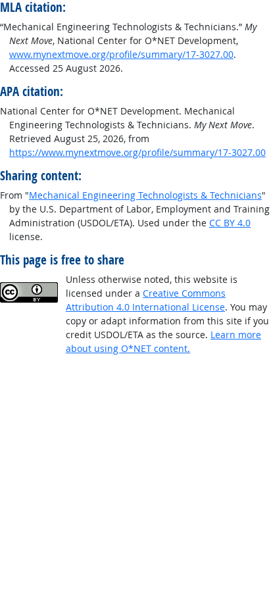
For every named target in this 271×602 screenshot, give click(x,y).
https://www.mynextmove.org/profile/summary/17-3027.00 (137, 152)
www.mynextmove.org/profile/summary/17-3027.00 (121, 54)
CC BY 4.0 (230, 222)
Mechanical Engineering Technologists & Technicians (145, 195)
